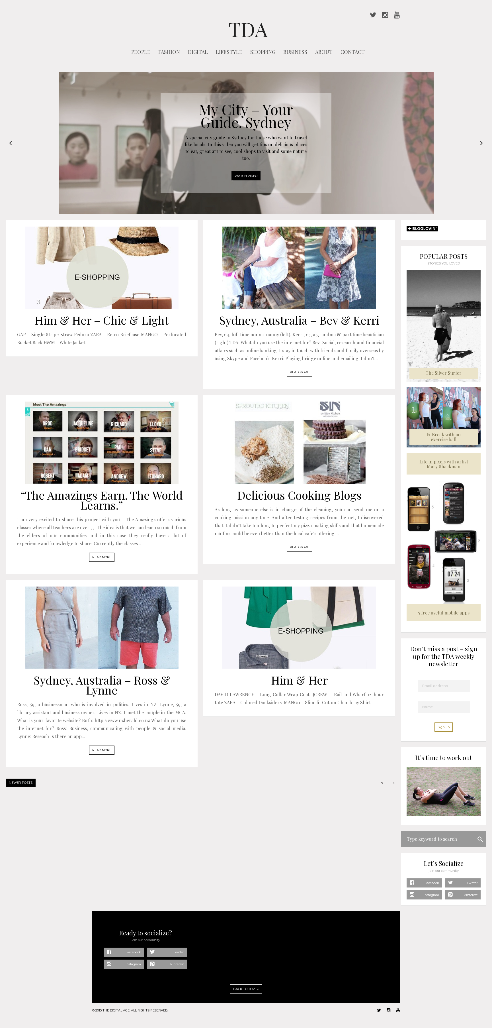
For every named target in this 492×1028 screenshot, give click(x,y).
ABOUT (324, 51)
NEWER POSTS (20, 783)
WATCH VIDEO (246, 176)
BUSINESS (295, 51)
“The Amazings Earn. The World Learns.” (101, 499)
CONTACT (353, 51)
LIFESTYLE (229, 51)
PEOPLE (140, 51)
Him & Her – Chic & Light (102, 319)
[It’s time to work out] (444, 815)
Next (481, 143)
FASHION (169, 51)
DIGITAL (198, 51)
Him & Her (299, 679)
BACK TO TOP (244, 989)
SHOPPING (262, 51)
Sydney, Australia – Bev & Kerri (299, 319)
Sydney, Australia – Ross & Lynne (102, 684)
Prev (10, 143)
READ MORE (299, 372)
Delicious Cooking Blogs (299, 494)
